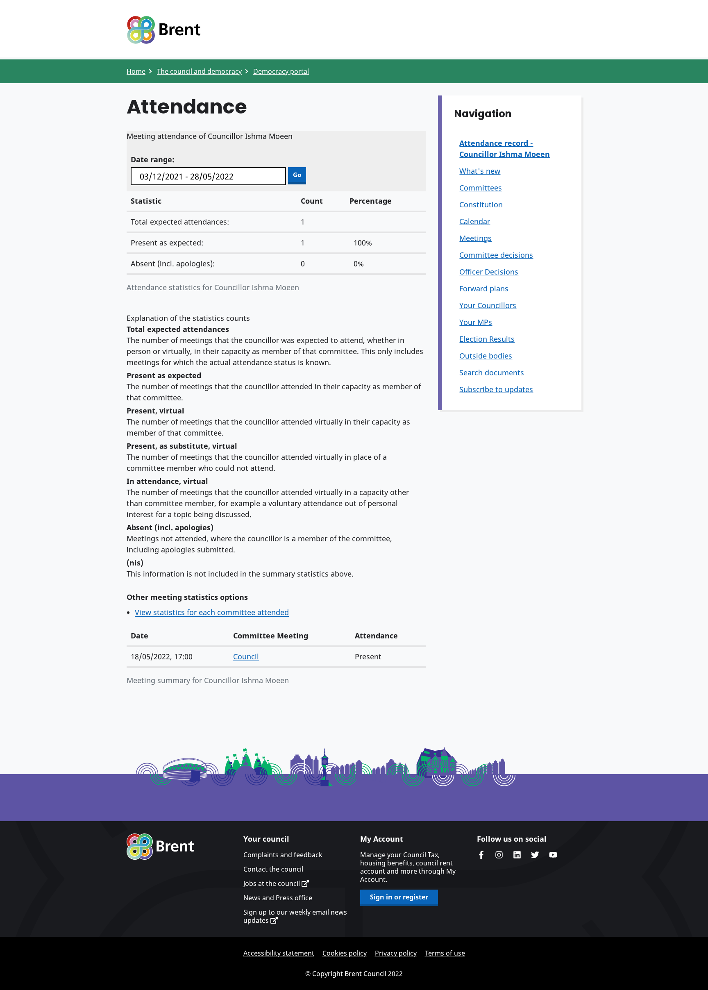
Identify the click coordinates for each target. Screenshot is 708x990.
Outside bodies (485, 356)
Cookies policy (344, 953)
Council (246, 656)
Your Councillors (487, 305)
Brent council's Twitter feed (535, 855)
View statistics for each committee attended (212, 612)
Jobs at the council (272, 883)
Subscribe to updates (496, 389)
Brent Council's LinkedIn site (517, 855)
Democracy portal (281, 71)
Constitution (481, 204)
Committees (480, 188)
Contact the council (273, 869)
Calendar (474, 221)
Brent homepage (160, 846)
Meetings (475, 238)
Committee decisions (496, 255)
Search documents (491, 372)
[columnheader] (178, 636)
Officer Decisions (488, 272)
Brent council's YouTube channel (553, 855)
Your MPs (475, 322)
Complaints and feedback (282, 855)
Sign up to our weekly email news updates (295, 916)
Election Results (487, 339)
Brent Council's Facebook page (481, 855)
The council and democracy (199, 71)
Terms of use (445, 953)
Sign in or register (399, 896)
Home (136, 71)
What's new (479, 171)
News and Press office (277, 898)
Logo (163, 30)
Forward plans (483, 288)
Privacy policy (396, 953)
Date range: (153, 159)
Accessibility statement (278, 953)
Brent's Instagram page (499, 855)
